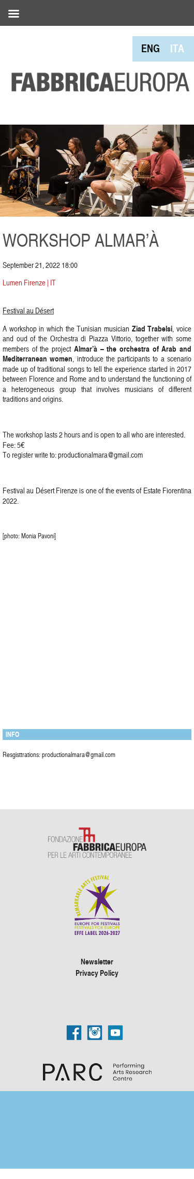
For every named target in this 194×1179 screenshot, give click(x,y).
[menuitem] (150, 48)
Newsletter (97, 961)
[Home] (97, 60)
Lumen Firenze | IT (29, 282)
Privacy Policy (97, 972)
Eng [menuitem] (150, 48)
